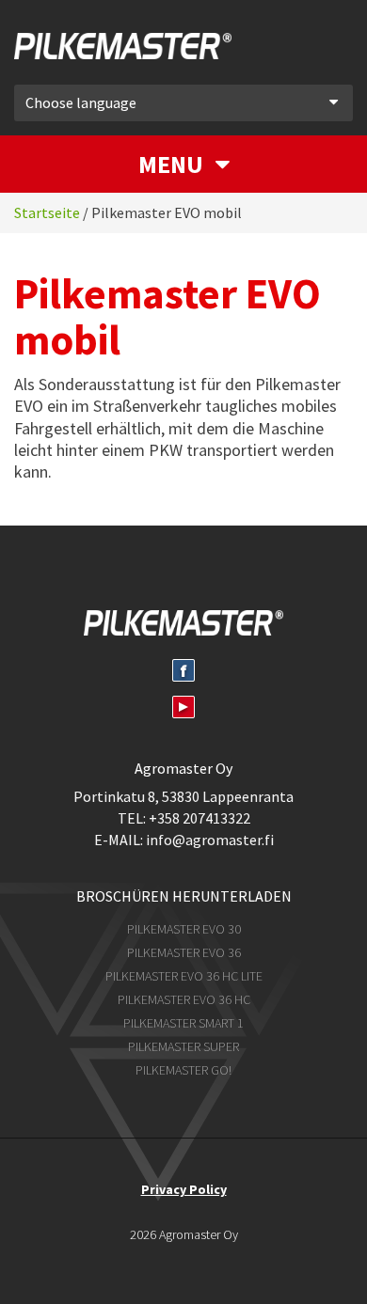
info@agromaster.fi (210, 839)
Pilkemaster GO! (183, 1069)
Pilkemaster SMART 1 (183, 1022)
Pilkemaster (150, 49)
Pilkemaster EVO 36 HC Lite (184, 975)
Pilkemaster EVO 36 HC (184, 999)
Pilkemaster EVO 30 (184, 928)
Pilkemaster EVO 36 (184, 952)
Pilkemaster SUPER (183, 1046)
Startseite (47, 212)
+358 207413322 (199, 818)
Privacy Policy (184, 1189)
